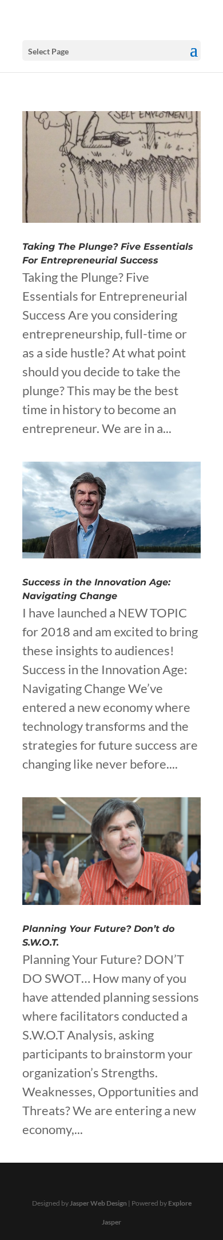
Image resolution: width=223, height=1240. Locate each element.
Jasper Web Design (98, 1203)
